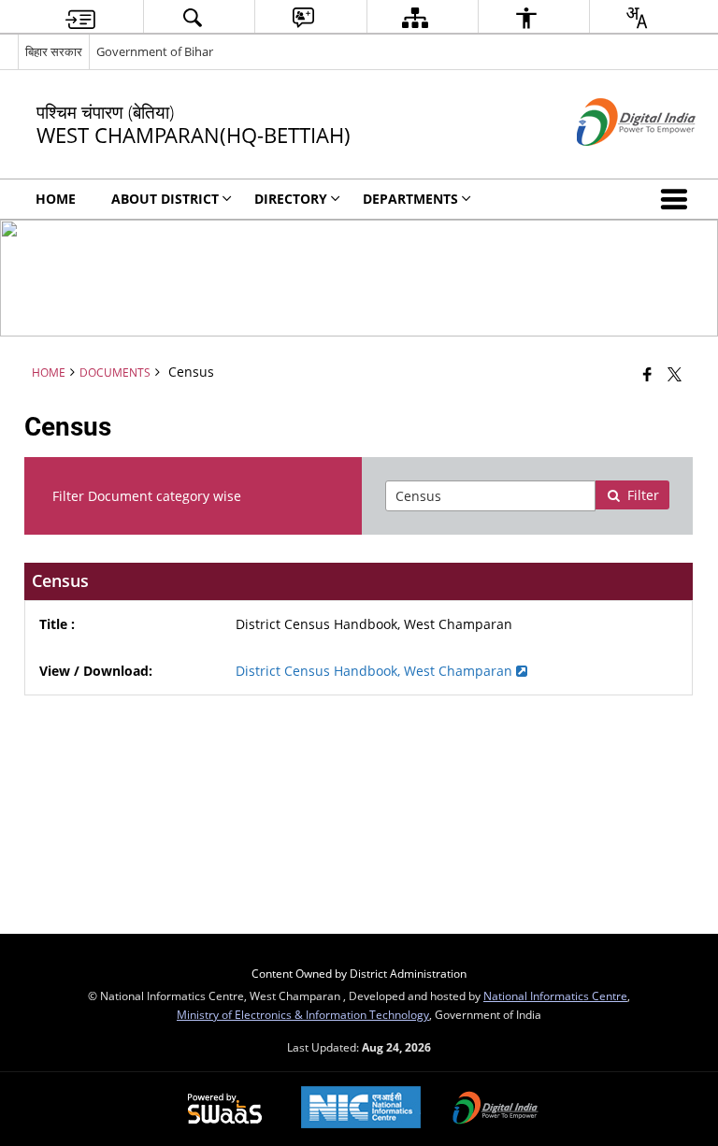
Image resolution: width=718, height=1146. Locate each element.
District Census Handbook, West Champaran (376, 671)
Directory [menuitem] (290, 199)
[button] (677, 199)
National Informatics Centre (555, 995)
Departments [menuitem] (410, 199)
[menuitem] (80, 17)
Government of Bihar (154, 51)
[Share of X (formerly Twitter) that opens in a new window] (674, 373)
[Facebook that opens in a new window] (647, 373)
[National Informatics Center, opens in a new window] (361, 1109)
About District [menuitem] (165, 199)
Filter (643, 495)
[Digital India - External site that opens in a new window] (612, 161)
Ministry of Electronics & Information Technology (303, 1014)
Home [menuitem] (56, 199)
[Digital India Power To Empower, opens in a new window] (495, 1109)
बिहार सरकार (53, 51)
